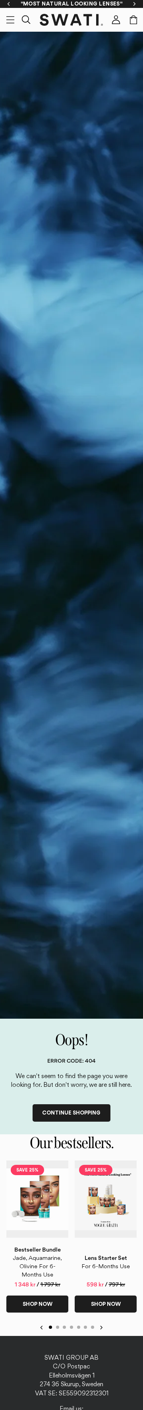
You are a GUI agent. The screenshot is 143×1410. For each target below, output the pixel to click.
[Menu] (10, 20)
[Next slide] (128, 1236)
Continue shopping (71, 1112)
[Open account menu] (116, 20)
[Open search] (26, 20)
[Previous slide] (15, 1236)
